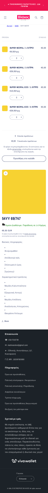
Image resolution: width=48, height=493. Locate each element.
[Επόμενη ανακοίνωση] (43, 5)
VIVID (17, 26)
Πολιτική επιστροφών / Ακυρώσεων (20, 380)
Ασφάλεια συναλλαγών (15, 392)
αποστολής (17, 149)
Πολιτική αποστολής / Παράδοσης (19, 386)
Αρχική (9, 26)
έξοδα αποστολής (30, 234)
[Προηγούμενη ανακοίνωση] (4, 5)
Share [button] (6, 321)
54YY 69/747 (25, 26)
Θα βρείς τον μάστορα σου (16, 409)
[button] (5, 17)
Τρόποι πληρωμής (13, 398)
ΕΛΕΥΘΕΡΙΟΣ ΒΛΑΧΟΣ (20, 488)
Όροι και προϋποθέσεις (15, 374)
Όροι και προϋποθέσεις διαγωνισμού (21, 403)
